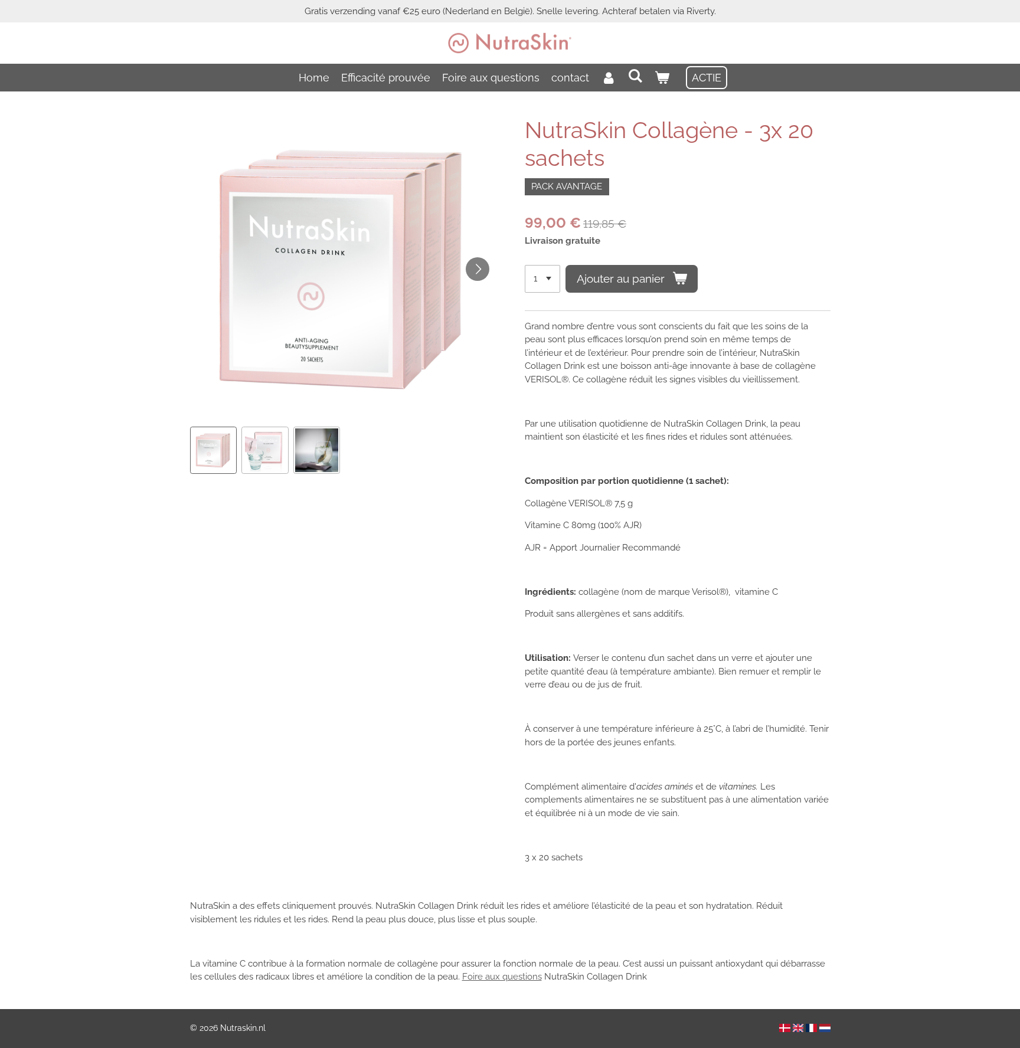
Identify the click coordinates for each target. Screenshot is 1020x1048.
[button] (213, 450)
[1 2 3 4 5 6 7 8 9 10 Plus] (542, 279)
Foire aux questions (502, 976)
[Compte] (608, 77)
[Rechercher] (635, 76)
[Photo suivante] (477, 269)
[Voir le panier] (662, 77)
